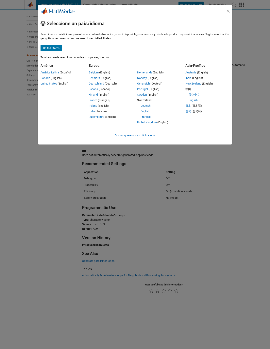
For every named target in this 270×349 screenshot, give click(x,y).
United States (49, 83)
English (145, 111)
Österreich (143, 83)
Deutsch (146, 105)
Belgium (94, 72)
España (93, 89)
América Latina (50, 72)
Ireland (93, 105)
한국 (188, 111)
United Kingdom (147, 122)
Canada (45, 78)
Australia (190, 72)
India (188, 78)
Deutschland (96, 83)
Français (146, 116)
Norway (142, 78)
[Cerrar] (228, 11)
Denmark (94, 78)
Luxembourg (96, 116)
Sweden (142, 94)
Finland (93, 94)
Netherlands (144, 72)
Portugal (142, 89)
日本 (188, 105)
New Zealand (193, 83)
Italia (92, 111)
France (93, 100)
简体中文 (194, 94)
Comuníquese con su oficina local (135, 135)
